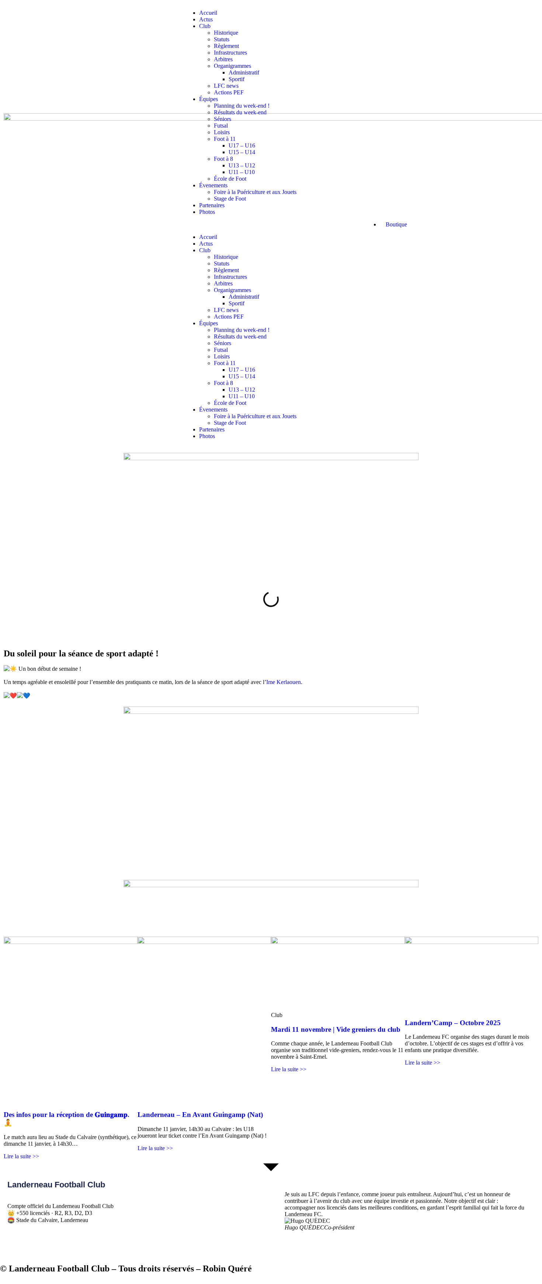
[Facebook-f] (16, 1246)
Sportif (236, 79)
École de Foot (230, 179)
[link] (283, 682)
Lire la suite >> (21, 1156)
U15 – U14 (242, 152)
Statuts (221, 39)
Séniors (222, 119)
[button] (271, 224)
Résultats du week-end (240, 112)
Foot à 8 (223, 159)
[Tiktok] (36, 1246)
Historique (226, 33)
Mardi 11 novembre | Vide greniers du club (335, 1029)
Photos (207, 212)
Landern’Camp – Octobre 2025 (453, 1023)
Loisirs (222, 132)
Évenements (213, 185)
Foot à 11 (225, 139)
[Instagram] (56, 1246)
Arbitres (223, 59)
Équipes (208, 99)
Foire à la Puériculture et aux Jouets (255, 192)
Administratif (244, 72)
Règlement (226, 46)
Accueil (208, 13)
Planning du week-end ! (242, 106)
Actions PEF (229, 92)
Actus (206, 19)
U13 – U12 (242, 165)
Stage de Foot (230, 198)
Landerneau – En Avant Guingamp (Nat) (200, 1114)
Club (205, 26)
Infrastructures (230, 52)
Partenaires (212, 205)
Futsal (221, 125)
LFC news (226, 86)
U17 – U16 (242, 145)
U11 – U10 (242, 172)
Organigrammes (232, 66)
